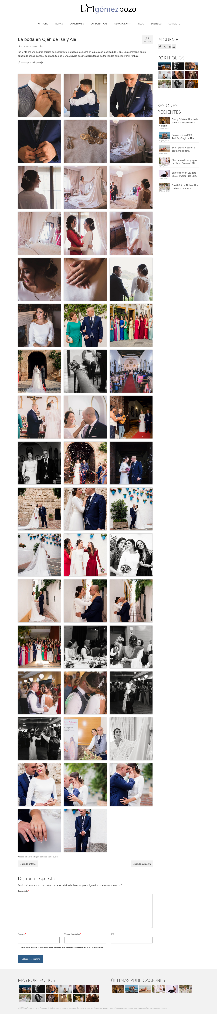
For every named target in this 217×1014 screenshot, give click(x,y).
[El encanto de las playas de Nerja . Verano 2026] (158, 989)
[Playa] (191, 66)
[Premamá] (177, 66)
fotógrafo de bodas (40, 857)
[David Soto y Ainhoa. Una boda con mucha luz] (185, 989)
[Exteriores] (191, 84)
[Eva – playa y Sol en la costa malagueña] (144, 989)
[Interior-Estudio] (177, 84)
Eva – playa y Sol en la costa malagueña (183, 149)
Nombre (22, 934)
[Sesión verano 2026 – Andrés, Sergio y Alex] (131, 989)
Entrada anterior (28, 863)
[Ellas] (177, 75)
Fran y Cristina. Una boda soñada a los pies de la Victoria (178, 122)
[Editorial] (78, 998)
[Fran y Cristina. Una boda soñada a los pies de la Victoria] (117, 989)
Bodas (34, 46)
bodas (21, 857)
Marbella (51, 857)
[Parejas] (92, 998)
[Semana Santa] (164, 66)
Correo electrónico (72, 934)
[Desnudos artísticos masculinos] (191, 75)
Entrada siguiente (142, 863)
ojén (56, 857)
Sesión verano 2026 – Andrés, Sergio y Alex (183, 136)
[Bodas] (164, 84)
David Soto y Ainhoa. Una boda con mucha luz (185, 186)
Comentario (23, 891)
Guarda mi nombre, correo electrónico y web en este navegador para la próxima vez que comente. (62, 947)
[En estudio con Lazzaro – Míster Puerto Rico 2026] (171, 989)
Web (113, 934)
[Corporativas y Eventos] (164, 75)
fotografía (28, 857)
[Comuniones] (65, 998)
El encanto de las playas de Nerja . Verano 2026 (184, 161)
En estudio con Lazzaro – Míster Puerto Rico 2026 (185, 174)
